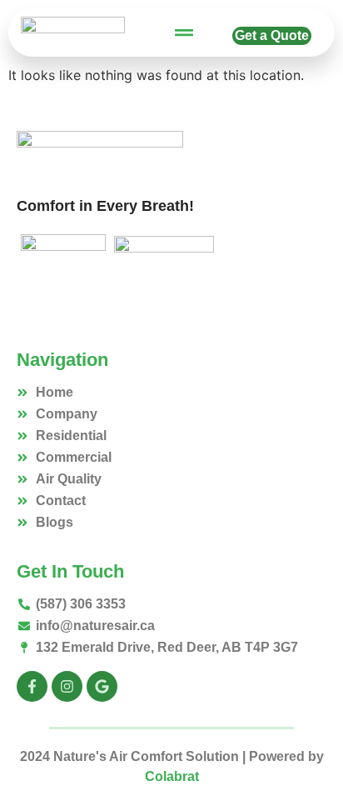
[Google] (102, 686)
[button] (184, 33)
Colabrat (172, 776)
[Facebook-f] (32, 686)
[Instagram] (67, 686)
